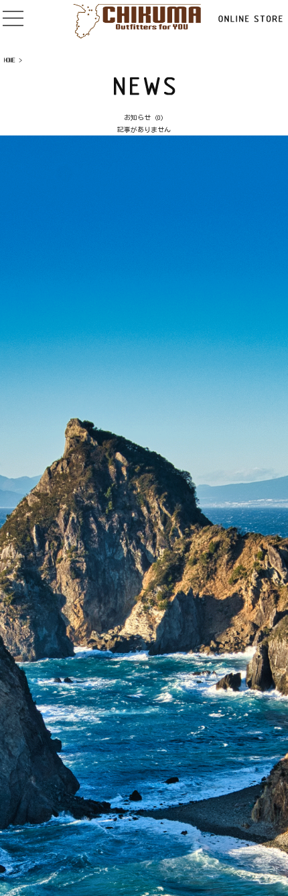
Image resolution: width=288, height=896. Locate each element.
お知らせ (137, 117)
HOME (9, 59)
